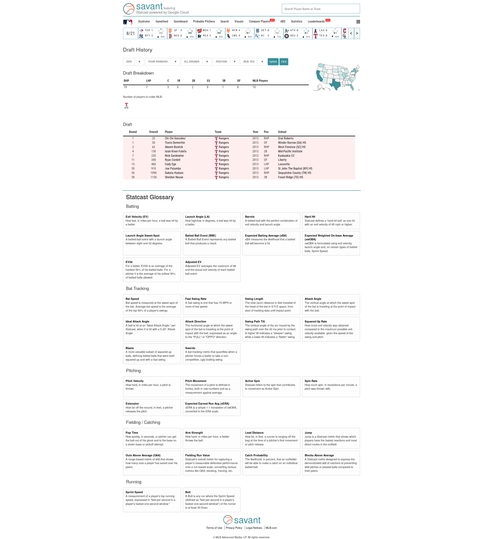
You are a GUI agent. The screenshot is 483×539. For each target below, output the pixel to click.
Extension (132, 403)
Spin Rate (311, 381)
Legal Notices (254, 528)
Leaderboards (319, 21)
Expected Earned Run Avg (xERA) (207, 403)
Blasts (130, 348)
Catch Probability (256, 455)
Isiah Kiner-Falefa (175, 151)
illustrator (144, 21)
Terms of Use (214, 528)
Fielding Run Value (197, 455)
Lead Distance (254, 432)
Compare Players (259, 21)
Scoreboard (181, 21)
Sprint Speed (134, 492)
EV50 (129, 262)
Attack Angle (313, 299)
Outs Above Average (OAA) (143, 455)
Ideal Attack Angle (137, 321)
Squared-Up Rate (316, 321)
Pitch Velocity (135, 381)
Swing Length (254, 299)
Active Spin (252, 381)
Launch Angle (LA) (197, 216)
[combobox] (321, 8)
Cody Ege (170, 164)
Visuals (239, 21)
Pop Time (132, 432)
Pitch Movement (195, 381)
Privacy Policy (234, 528)
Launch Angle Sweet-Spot (143, 235)
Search (225, 21)
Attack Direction (195, 321)
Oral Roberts (285, 138)
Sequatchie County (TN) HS (294, 173)
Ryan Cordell (172, 160)
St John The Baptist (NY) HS (295, 168)
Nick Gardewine (174, 155)
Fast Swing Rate (195, 299)
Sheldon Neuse (174, 177)
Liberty (282, 160)
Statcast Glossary (150, 196)
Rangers (224, 138)
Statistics (296, 21)
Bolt (188, 492)
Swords (190, 348)
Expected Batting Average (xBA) (266, 235)
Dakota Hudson (174, 173)
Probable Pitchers (204, 21)
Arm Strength (194, 432)
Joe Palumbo (173, 168)
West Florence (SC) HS (291, 147)
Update (273, 61)
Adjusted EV (193, 262)
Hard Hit (310, 216)
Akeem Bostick (174, 147)
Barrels (250, 216)
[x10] (126, 104)
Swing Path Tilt (255, 321)
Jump (308, 432)
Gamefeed (162, 21)
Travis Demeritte (175, 142)
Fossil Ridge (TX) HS (290, 177)
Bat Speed (132, 299)
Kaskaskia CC (286, 155)
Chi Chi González (175, 138)
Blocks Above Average (319, 455)
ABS (282, 21)
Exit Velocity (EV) (137, 216)
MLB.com (271, 528)
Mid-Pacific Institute (290, 151)
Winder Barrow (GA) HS (292, 142)
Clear (284, 61)
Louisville (284, 164)
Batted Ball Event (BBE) (200, 235)
